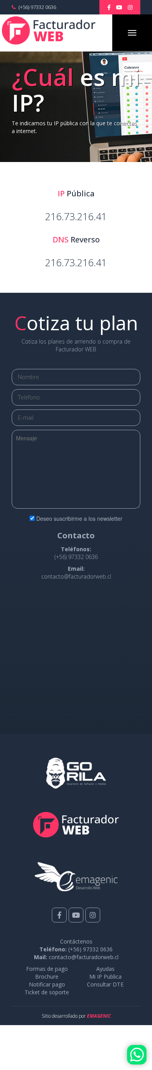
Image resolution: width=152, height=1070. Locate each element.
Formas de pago (47, 968)
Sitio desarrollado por (76, 1016)
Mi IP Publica (105, 976)
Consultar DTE (105, 984)
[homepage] (48, 30)
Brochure (46, 976)
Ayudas (105, 968)
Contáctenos (76, 941)
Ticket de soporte (47, 992)
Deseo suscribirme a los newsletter (79, 518)
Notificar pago (47, 984)
